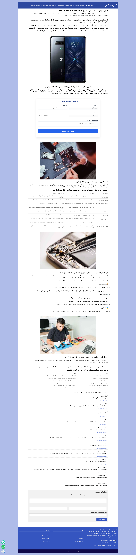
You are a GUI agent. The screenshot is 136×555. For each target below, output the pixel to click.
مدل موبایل (65, 105)
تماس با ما (33, 5)
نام (106, 505)
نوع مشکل (96, 112)
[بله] (3, 542)
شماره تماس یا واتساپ (62, 112)
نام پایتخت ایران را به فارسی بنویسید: (98, 512)
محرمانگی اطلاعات (45, 535)
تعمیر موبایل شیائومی (80, 5)
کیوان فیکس (111, 5)
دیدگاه (105, 497)
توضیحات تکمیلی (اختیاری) (92, 120)
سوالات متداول (46, 541)
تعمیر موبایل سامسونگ (70, 5)
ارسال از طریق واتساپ (68, 131)
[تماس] (3, 552)
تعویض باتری (80, 538)
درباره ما (38, 5)
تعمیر (82, 535)
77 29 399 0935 (105, 540)
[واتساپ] (3, 547)
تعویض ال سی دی (44, 5)
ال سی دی (80, 532)
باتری (82, 530)
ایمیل (66, 505)
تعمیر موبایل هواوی (53, 5)
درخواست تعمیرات (46, 538)
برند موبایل (96, 105)
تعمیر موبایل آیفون (89, 5)
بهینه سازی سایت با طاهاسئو (58, 551)
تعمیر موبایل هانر (61, 5)
